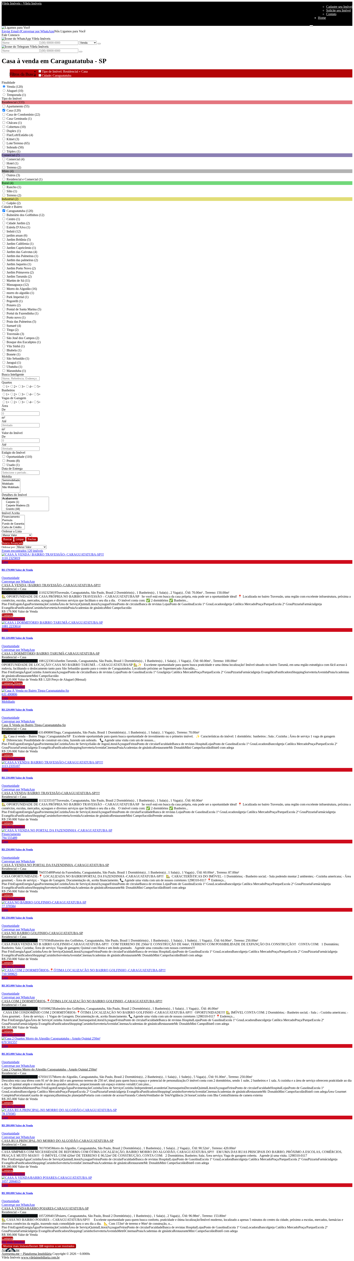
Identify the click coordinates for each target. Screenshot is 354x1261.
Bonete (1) (13, 354)
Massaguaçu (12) (18, 284)
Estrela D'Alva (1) (18, 227)
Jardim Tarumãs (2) (19, 276)
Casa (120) (14, 110)
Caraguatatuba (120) (20, 211)
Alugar (18, 683)
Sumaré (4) (14, 325)
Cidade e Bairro (12, 206)
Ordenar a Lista (12, 531)
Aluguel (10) (15, 90)
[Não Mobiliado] (11, 487)
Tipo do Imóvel (12, 98)
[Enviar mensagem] (99, 43)
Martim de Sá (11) (18, 280)
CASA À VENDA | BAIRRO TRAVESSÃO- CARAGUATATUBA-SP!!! (51, 585)
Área (5, 406)
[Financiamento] (13, 517)
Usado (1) (13, 465)
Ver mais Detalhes (13, 619)
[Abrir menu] (311, 24)
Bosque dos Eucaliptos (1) (24, 342)
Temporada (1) (16, 95)
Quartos (7, 382)
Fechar (32, 539)
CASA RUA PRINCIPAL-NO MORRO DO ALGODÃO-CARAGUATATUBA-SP (57, 1141)
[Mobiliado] (11, 484)
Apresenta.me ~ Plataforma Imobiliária (27, 1253)
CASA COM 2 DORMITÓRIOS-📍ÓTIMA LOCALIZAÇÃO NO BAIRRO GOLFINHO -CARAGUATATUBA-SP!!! (82, 1001)
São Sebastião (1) (18, 358)
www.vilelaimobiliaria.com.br (40, 1257)
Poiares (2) (13, 305)
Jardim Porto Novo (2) (21, 268)
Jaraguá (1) (14, 362)
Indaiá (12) (14, 231)
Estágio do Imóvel (13, 452)
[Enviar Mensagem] (80, 51)
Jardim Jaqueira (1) (19, 264)
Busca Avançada (12, 543)
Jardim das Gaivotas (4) (22, 252)
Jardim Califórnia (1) (20, 243)
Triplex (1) (13, 151)
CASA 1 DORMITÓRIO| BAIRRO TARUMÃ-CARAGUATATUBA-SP (51, 653)
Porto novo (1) (16, 317)
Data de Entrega (12, 468)
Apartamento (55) (17, 106)
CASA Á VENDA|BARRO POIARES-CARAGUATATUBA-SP (45, 1208)
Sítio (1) (12, 191)
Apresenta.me (10, 1250)
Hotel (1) (12, 163)
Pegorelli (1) (15, 301)
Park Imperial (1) (17, 297)
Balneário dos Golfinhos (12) (25, 215)
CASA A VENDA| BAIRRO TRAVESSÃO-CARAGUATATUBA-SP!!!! (51, 793)
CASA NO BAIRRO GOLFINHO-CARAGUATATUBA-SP (42, 933)
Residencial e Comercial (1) (24, 179)
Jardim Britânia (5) (19, 239)
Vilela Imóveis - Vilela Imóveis (22, 3)
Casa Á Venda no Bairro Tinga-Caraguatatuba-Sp (34, 725)
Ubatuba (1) (14, 366)
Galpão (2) (13, 203)
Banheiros (8, 390)
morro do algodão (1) (20, 293)
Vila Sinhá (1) (16, 346)
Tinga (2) (12, 329)
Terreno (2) (14, 167)
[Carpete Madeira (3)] (25, 505)
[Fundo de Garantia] (13, 524)
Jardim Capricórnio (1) (21, 247)
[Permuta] (13, 520)
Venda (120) (15, 86)
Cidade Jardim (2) (18, 223)
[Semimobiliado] (11, 480)
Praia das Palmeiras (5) (21, 321)
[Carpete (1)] (25, 502)
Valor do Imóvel (12, 433)
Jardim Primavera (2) (20, 272)
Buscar (7, 539)
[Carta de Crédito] (13, 527)
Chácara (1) (14, 122)
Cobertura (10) (16, 127)
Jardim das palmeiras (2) (22, 260)
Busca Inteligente (13, 374)
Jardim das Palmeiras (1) (22, 256)
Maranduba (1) (16, 370)
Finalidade (8, 82)
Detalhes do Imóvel (14, 495)
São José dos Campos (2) (23, 338)
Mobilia (7, 476)
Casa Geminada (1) (19, 118)
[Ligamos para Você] (16, 27)
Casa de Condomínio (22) (23, 114)
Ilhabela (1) (14, 350)
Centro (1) (13, 219)
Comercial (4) (15, 159)
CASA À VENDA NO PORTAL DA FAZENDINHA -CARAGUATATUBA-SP (55, 865)
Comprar (7, 615)
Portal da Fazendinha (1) (22, 313)
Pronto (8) (13, 460)
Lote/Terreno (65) (18, 143)
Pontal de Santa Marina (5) (24, 309)
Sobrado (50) (15, 147)
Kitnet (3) (13, 139)
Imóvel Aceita (11, 513)
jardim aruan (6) (17, 235)
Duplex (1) (14, 131)
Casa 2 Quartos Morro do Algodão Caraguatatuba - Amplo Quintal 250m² (49, 1069)
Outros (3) (13, 175)
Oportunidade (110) (19, 456)
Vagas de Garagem (14, 398)
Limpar (20, 539)
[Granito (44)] (25, 509)
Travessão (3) (15, 334)
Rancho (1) (14, 187)
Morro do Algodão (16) (22, 288)
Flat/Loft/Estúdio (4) (20, 135)
